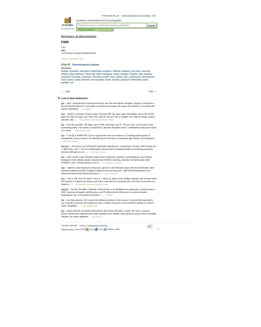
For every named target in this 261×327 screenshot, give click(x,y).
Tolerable (117, 71)
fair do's (65, 146)
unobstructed (134, 76)
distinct (119, 76)
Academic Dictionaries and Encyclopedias (99, 20)
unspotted (74, 71)
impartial (115, 79)
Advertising (103, 225)
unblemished (96, 71)
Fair (63, 114)
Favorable (76, 76)
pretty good (135, 71)
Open (113, 76)
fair (62, 103)
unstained (107, 71)
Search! (151, 25)
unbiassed (124, 79)
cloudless (124, 74)
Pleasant (133, 74)
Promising (97, 76)
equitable (65, 82)
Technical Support (93, 225)
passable (125, 71)
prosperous (86, 76)
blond (98, 74)
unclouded (65, 76)
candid (77, 79)
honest (70, 79)
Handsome (107, 74)
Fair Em (64, 189)
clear (141, 74)
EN (154, 16)
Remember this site (111, 16)
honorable (99, 79)
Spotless (65, 71)
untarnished (84, 71)
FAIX (151, 91)
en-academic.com (67, 29)
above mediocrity (76, 74)
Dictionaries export (67, 229)
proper (145, 79)
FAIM (67, 91)
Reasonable (136, 79)
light (93, 74)
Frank (63, 79)
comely (116, 74)
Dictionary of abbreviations (87, 30)
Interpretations (106, 30)
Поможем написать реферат (85, 64)
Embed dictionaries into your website (136, 16)
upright (108, 79)
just (92, 79)
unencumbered (147, 76)
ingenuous (85, 79)
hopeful (106, 76)
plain (126, 76)
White (88, 74)
